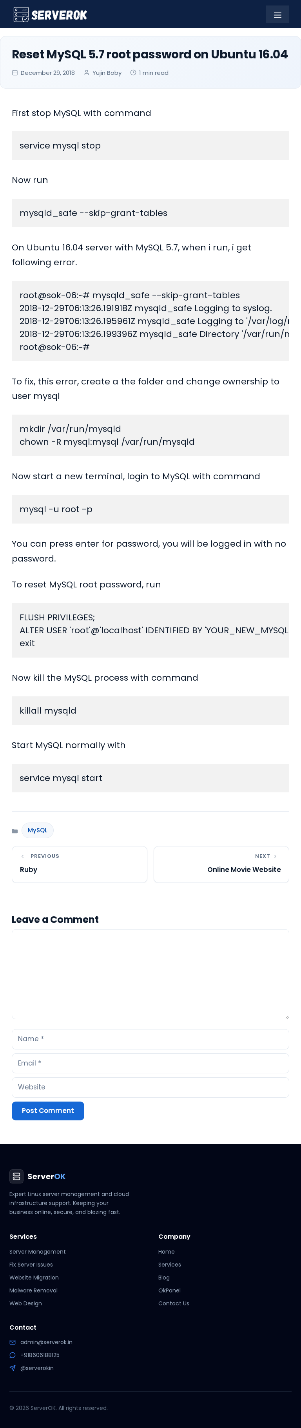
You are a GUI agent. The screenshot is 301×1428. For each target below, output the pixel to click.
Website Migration (34, 1277)
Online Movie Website (244, 869)
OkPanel (169, 1290)
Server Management (37, 1252)
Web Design (25, 1303)
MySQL (37, 830)
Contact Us (173, 1303)
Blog (164, 1277)
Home (166, 1252)
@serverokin (37, 1368)
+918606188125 (40, 1355)
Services (169, 1265)
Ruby (28, 869)
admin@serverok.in (46, 1342)
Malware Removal (33, 1290)
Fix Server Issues (31, 1265)
